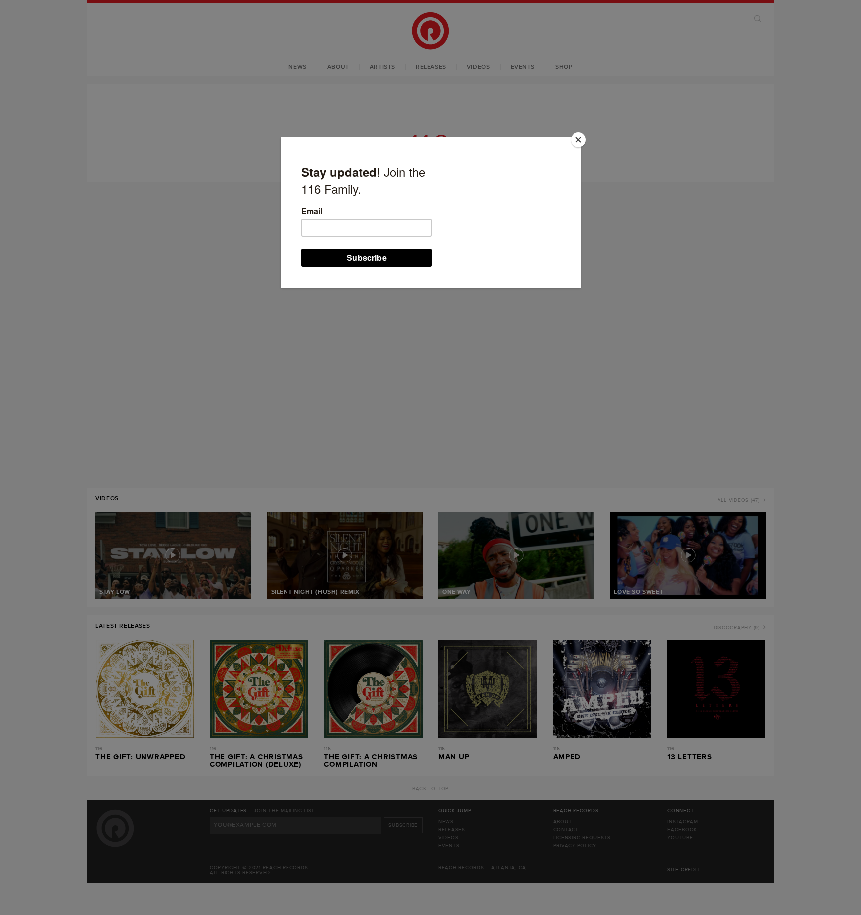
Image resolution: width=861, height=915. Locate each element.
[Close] (578, 139)
